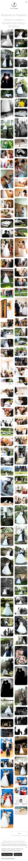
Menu (26, 1)
